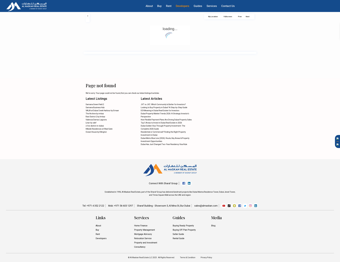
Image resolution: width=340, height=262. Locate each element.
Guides (198, 6)
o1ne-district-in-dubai (95, 126)
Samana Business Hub (95, 107)
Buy (159, 6)
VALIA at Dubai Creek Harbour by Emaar (102, 110)
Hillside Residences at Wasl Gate (99, 129)
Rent (168, 6)
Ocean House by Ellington (96, 132)
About (149, 6)
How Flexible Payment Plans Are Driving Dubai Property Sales (166, 120)
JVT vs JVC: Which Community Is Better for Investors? (163, 104)
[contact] (336, 176)
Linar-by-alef (91, 123)
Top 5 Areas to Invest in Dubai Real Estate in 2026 (161, 123)
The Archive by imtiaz (95, 114)
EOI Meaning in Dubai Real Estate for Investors (160, 110)
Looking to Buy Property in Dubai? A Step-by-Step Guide (164, 107)
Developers (182, 6)
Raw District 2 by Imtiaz (95, 117)
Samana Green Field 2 (95, 104)
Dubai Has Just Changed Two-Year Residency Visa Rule (164, 144)
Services (212, 6)
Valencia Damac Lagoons (96, 120)
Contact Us (228, 6)
